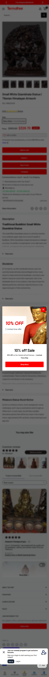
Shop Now (25, 364)
